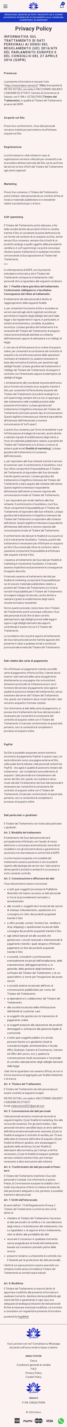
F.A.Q (33, 1368)
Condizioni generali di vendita (34, 1365)
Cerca (33, 1360)
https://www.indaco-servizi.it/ (21, 85)
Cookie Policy (33, 1377)
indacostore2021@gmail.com (27, 1105)
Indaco (37, 1412)
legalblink (23, 1316)
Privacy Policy (34, 1373)
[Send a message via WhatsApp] (61, 1421)
